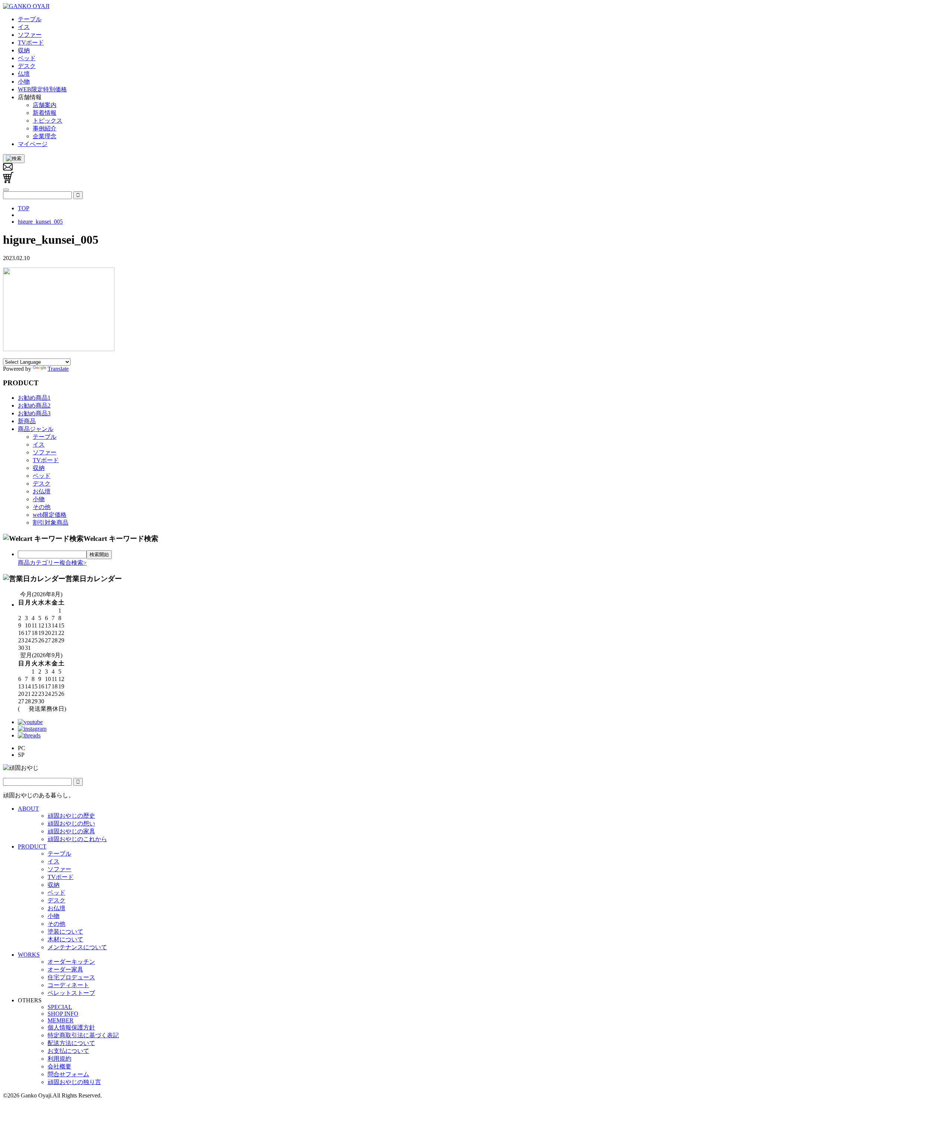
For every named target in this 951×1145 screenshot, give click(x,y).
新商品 (27, 421)
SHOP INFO (63, 1014)
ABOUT (28, 808)
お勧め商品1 (34, 398)
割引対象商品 (50, 522)
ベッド (42, 476)
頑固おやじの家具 (71, 831)
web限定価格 (49, 515)
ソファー (44, 452)
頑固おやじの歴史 (71, 815)
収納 (39, 468)
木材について (65, 939)
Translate (58, 369)
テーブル (44, 437)
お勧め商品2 (34, 405)
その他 (42, 507)
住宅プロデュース (71, 977)
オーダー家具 (65, 969)
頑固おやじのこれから (77, 839)
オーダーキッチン (71, 962)
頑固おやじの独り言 (74, 1082)
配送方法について (71, 1043)
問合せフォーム (68, 1074)
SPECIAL (60, 1007)
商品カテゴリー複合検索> (52, 562)
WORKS (29, 954)
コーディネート (68, 985)
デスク (42, 483)
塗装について (65, 931)
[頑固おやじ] (26, 6)
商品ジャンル (35, 429)
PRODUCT (32, 846)
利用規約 (59, 1058)
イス (39, 444)
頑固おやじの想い (71, 823)
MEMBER (61, 1020)
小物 (39, 499)
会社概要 (59, 1066)
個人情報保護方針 (71, 1027)
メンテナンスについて (77, 947)
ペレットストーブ (71, 993)
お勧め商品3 (34, 413)
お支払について (68, 1051)
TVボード (46, 460)
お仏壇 (42, 491)
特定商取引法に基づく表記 (83, 1035)
